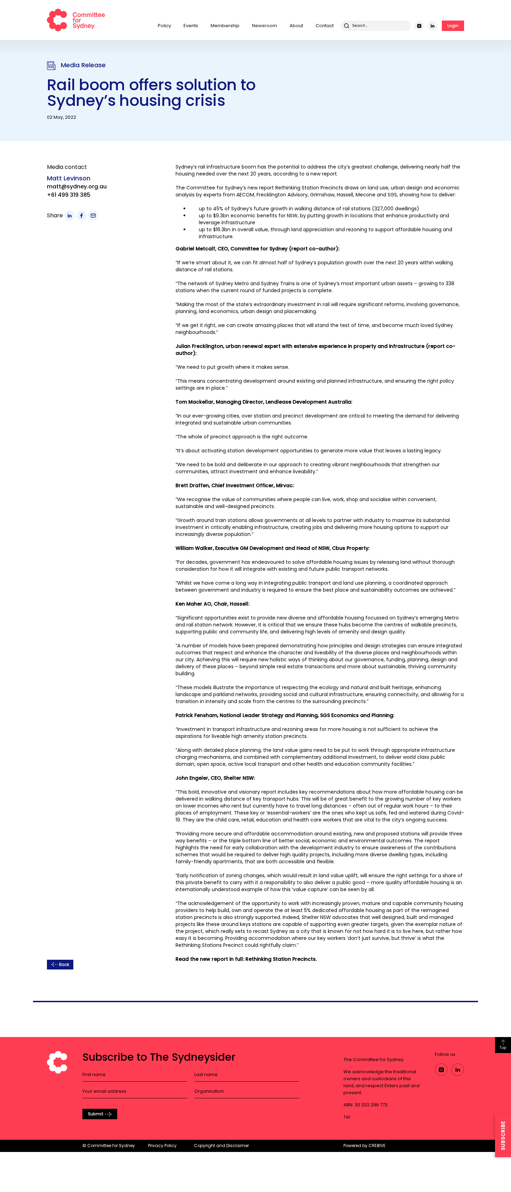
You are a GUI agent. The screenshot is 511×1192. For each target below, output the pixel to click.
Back (64, 964)
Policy (164, 25)
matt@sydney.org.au (77, 186)
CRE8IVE (377, 1145)
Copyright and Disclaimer (221, 1145)
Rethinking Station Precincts (309, 187)
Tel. (347, 1117)
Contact (325, 25)
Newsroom (264, 25)
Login (453, 26)
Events (191, 25)
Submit (96, 1114)
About (296, 25)
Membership (225, 25)
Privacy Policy (162, 1145)
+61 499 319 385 (68, 195)
